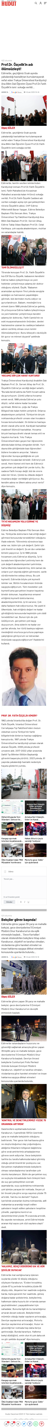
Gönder (9, 902)
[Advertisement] (24, 32)
